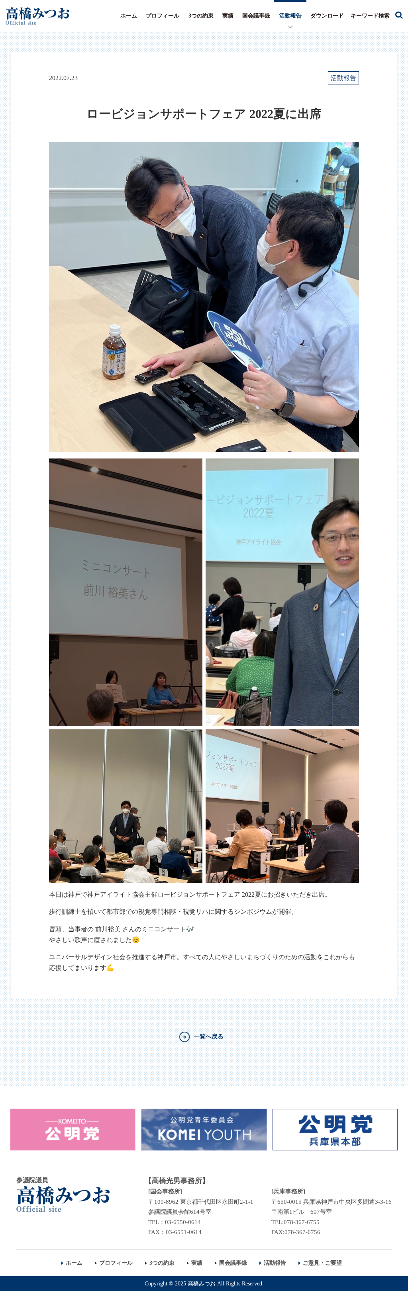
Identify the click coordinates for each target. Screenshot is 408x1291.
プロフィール (162, 16)
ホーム (128, 16)
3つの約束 (201, 16)
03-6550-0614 (183, 1222)
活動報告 (290, 16)
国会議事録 (256, 16)
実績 (227, 16)
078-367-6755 (302, 1222)
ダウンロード (327, 16)
